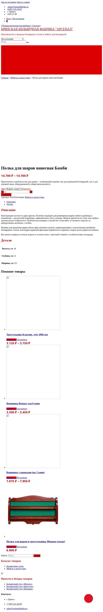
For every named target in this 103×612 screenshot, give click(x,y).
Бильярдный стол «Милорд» (19, 584)
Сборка (9, 68)
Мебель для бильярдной (23, 56)
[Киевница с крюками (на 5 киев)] (33, 467)
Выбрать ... (11, 340)
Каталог (10, 51)
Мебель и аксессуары (20, 78)
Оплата (9, 63)
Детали (9, 204)
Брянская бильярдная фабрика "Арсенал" (37, 29)
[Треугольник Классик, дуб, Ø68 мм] (33, 329)
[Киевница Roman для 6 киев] (33, 398)
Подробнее (22, 340)
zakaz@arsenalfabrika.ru (18, 7)
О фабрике (11, 49)
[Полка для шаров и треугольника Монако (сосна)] (33, 536)
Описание (11, 202)
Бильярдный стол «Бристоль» (20, 586)
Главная (10, 46)
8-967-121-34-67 (15, 9)
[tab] (54, 202)
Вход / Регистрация (15, 19)
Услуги (9, 58)
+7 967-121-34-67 (14, 604)
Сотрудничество (13, 71)
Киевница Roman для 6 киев (23, 403)
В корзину (6, 195)
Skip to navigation (8, 2)
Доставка (10, 66)
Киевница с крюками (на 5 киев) (25, 472)
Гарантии (10, 61)
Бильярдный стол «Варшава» (19, 589)
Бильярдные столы (20, 54)
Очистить (26, 189)
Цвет (3, 189)
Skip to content (23, 2)
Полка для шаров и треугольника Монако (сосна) (35, 541)
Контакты (10, 73)
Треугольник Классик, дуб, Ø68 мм (27, 334)
